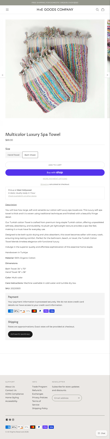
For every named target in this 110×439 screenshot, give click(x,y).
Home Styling (12, 397)
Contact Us (10, 390)
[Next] (107, 75)
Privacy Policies (39, 397)
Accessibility (11, 401)
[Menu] (7, 10)
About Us (10, 386)
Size (7, 149)
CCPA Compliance (14, 394)
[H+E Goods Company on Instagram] (13, 420)
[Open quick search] (97, 10)
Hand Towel (13, 155)
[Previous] (2, 75)
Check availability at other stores (22, 196)
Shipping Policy (40, 408)
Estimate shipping (20, 334)
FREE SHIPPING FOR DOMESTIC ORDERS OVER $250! (55, 2)
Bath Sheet (30, 155)
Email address (61, 395)
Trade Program (39, 386)
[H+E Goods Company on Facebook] (7, 420)
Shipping (45, 184)
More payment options (55, 179)
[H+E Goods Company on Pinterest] (10, 420)
